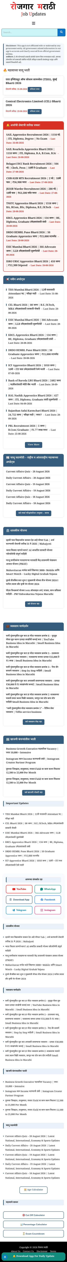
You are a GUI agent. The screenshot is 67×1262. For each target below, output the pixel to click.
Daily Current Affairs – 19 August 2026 (28, 491)
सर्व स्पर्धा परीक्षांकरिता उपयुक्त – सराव (33, 513)
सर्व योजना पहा (33, 604)
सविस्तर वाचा (34, 89)
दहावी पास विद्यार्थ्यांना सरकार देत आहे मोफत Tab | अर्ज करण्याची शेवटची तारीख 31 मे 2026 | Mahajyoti (30, 542)
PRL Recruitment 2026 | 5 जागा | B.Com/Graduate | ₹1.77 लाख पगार (28, 428)
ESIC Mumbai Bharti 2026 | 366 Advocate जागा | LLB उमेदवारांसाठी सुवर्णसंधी (31, 249)
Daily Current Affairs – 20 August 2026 (28, 478)
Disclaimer (42, 1251)
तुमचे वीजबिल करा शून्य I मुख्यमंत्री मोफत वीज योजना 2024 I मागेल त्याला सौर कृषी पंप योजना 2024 (32, 582)
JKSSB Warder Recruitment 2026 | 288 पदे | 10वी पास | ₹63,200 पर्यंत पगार (32, 191)
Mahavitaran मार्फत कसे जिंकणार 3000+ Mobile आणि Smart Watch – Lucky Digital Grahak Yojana (32, 572)
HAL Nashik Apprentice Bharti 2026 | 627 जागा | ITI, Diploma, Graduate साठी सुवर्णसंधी (33, 398)
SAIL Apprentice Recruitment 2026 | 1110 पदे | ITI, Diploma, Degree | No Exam (33, 137)
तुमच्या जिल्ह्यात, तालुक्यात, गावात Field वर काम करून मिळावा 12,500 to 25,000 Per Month (33, 771)
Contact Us (28, 1251)
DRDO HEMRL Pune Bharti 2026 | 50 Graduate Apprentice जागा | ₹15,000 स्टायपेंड (31, 235)
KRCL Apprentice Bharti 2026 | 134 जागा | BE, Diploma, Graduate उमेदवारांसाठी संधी (33, 220)
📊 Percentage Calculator (33, 1224)
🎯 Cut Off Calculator (33, 1215)
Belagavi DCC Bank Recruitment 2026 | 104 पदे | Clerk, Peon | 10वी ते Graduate (32, 166)
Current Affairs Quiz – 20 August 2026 (28, 472)
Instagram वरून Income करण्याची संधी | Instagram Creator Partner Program (32, 761)
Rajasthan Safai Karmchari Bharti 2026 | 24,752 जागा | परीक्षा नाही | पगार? (32, 413)
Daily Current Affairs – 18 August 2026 (28, 503)
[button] (33, 24)
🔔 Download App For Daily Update (33, 1256)
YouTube (21, 889)
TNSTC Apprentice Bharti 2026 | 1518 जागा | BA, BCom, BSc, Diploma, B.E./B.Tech (32, 206)
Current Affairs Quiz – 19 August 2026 (28, 484)
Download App (21, 899)
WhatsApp (50, 889)
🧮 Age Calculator (33, 1190)
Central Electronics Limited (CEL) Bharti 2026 (33, 104)
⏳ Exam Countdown (33, 1233)
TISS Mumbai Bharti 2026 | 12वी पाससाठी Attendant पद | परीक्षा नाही (31, 292)
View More (33, 445)
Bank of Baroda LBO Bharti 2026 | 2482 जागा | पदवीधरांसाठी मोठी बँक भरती (34, 383)
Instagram (49, 910)
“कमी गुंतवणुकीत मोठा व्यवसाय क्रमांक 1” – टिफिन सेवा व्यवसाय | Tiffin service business (30, 710)
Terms (53, 1251)
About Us (15, 1251)
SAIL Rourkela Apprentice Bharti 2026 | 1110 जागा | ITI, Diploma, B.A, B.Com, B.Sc (31, 152)
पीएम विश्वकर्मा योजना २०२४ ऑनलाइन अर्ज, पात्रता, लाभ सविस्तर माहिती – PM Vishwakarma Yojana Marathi (33, 592)
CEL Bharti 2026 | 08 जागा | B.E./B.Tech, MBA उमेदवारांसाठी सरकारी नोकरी (31, 307)
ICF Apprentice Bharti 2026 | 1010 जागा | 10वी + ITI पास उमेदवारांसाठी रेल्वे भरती (32, 368)
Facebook (50, 899)
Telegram (21, 910)
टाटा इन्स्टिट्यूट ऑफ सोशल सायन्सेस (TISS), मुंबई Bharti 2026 (31, 82)
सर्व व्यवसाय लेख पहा (33, 722)
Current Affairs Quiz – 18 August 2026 (28, 497)
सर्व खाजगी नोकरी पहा (34, 792)
